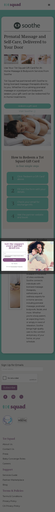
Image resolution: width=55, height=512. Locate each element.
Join (14, 260)
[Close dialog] (52, 243)
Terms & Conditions (14, 266)
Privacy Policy (20, 266)
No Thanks (14, 263)
